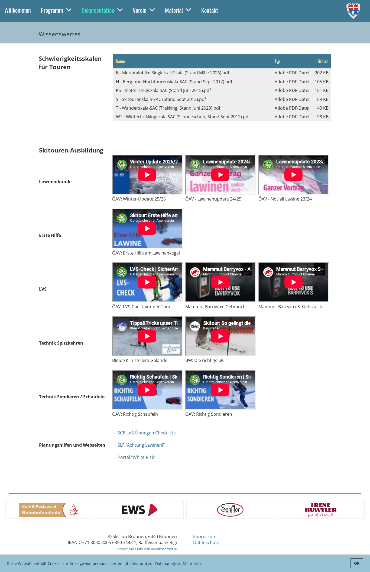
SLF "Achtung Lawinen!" (141, 445)
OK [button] (356, 563)
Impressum (204, 536)
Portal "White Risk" (136, 457)
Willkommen (17, 10)
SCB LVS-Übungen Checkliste (147, 433)
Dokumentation (98, 10)
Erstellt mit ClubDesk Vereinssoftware (147, 548)
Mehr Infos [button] (193, 563)
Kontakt (209, 10)
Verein (140, 10)
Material (174, 10)
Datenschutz (206, 542)
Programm (52, 10)
